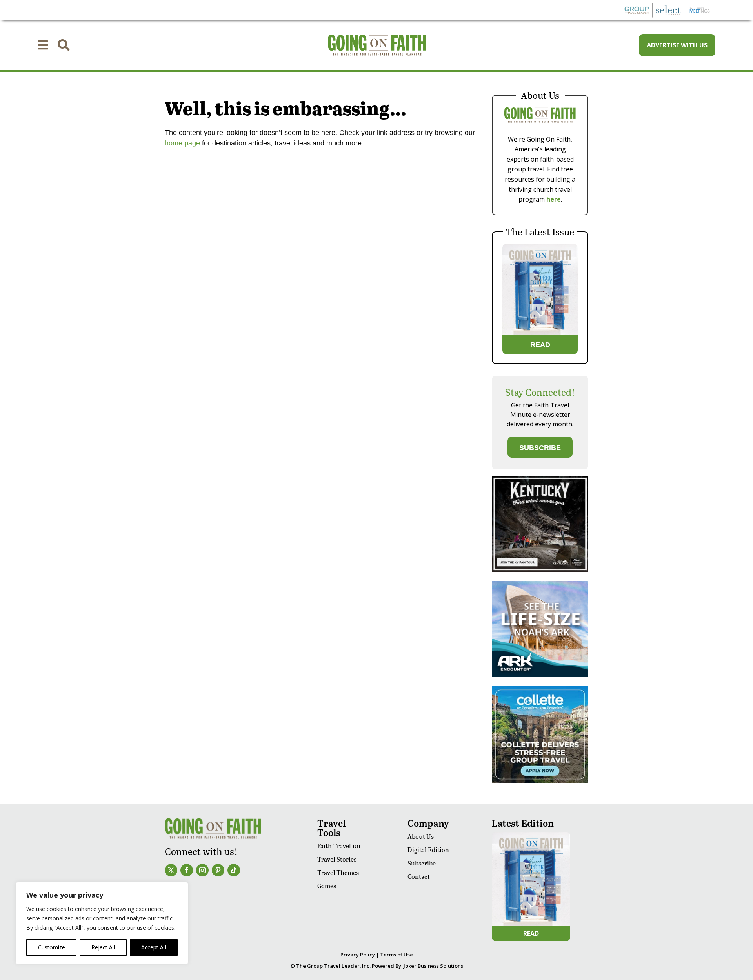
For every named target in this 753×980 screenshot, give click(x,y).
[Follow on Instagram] (202, 870)
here (553, 199)
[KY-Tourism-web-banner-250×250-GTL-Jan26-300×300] (540, 570)
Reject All (103, 947)
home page (182, 143)
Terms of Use (396, 954)
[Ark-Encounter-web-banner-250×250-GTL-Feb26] (540, 675)
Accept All (153, 947)
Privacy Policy (357, 954)
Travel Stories (336, 859)
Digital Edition (428, 849)
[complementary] (102, 923)
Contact (418, 876)
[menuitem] (43, 45)
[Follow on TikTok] (233, 870)
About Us (420, 836)
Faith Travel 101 (338, 846)
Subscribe (421, 863)
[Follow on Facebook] (186, 870)
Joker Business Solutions (433, 965)
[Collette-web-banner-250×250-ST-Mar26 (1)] (540, 780)
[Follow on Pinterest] (218, 870)
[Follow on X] (171, 870)
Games (326, 886)
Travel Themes (338, 872)
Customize (51, 947)
